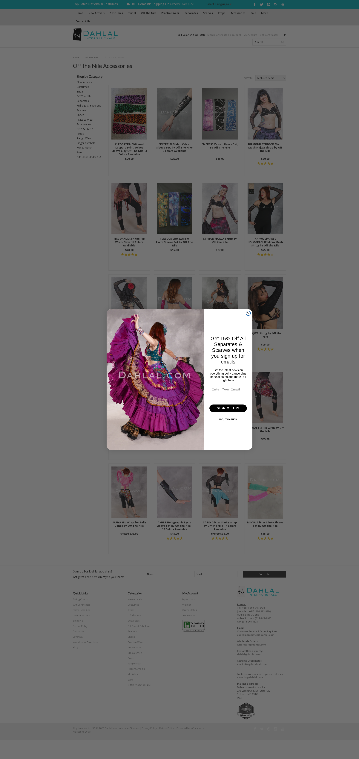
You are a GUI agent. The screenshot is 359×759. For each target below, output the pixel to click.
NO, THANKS (228, 419)
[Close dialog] (248, 313)
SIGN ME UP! (228, 408)
